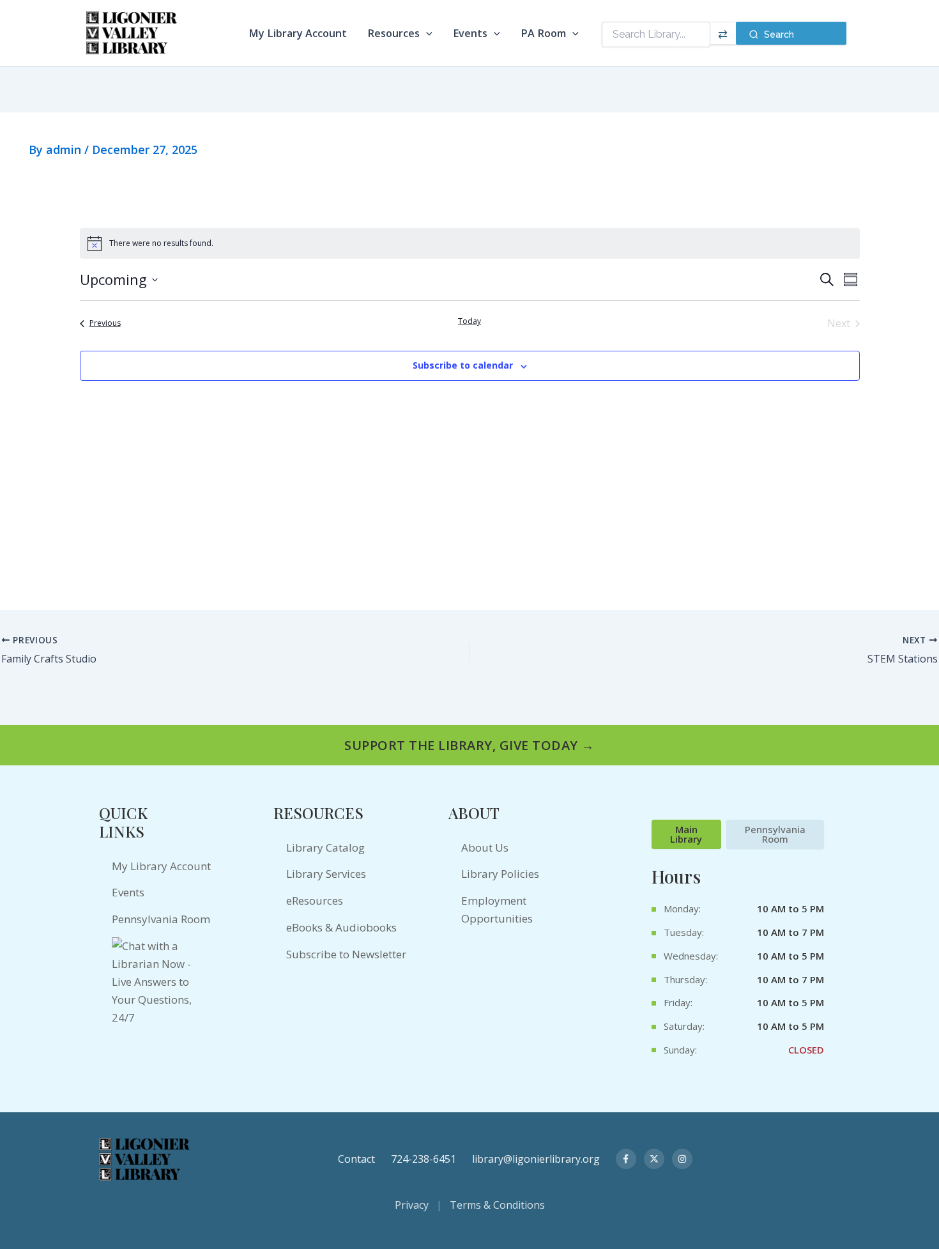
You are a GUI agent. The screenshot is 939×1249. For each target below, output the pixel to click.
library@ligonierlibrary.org (536, 1159)
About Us (484, 847)
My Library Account (297, 33)
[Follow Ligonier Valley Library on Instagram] (682, 1159)
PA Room (543, 33)
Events (470, 33)
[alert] (470, 243)
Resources (393, 33)
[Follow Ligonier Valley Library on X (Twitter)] (654, 1159)
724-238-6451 (423, 1159)
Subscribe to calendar (463, 365)
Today (469, 321)
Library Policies (500, 873)
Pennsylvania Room (161, 919)
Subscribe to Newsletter (346, 954)
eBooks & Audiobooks (341, 927)
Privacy (412, 1205)
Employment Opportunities (497, 909)
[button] (426, 33)
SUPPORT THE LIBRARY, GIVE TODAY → (469, 745)
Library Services (326, 873)
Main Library (686, 834)
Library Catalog (325, 847)
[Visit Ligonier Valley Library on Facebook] (626, 1159)
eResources (314, 900)
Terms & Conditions (497, 1205)
